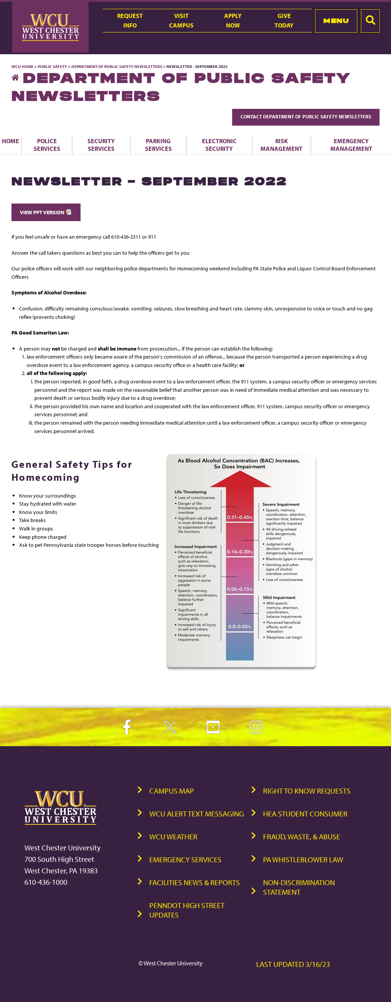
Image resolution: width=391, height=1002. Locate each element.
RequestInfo (130, 20)
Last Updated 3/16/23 (293, 964)
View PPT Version (43, 212)
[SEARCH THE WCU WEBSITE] (370, 21)
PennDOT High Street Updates (187, 910)
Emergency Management (351, 144)
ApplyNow (233, 20)
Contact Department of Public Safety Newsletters (306, 116)
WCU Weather (173, 836)
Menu (336, 20)
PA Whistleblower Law (303, 859)
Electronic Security (219, 144)
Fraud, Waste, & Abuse (301, 836)
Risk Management (281, 144)
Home (10, 141)
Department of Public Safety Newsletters (116, 66)
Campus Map (171, 790)
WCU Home (22, 66)
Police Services (47, 144)
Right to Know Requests (307, 790)
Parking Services (158, 144)
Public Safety (52, 66)
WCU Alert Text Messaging (196, 813)
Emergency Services (185, 859)
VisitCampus (181, 20)
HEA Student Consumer (305, 813)
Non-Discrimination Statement (299, 887)
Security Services (101, 144)
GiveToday (284, 20)
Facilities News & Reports (194, 882)
